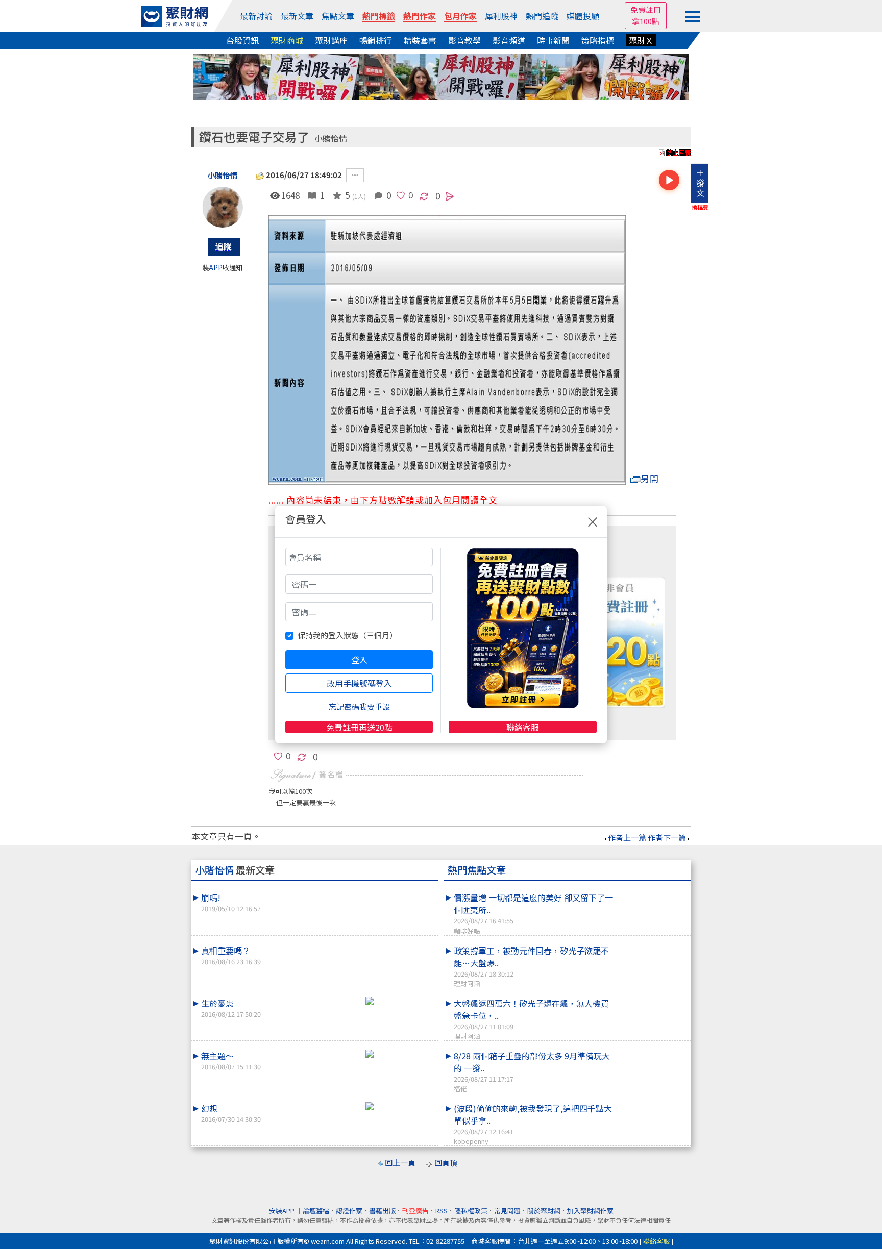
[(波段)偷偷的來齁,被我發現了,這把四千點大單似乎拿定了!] (651, 1102)
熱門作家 (419, 16)
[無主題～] (398, 1053)
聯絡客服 (522, 727)
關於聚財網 (543, 1210)
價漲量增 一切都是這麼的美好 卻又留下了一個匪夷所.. (533, 913)
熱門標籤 (378, 16)
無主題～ (231, 1060)
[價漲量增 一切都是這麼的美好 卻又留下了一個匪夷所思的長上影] (651, 891)
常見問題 (507, 1210)
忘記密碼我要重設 (359, 706)
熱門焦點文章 (477, 870)
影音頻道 (509, 40)
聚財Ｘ (641, 40)
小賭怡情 (330, 138)
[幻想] (398, 1106)
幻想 (231, 1113)
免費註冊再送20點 (359, 727)
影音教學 (464, 40)
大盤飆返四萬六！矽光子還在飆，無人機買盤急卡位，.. (531, 1019)
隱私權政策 (470, 1210)
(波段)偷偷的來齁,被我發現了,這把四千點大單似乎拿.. (533, 1124)
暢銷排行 (375, 40)
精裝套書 (420, 40)
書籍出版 (382, 1210)
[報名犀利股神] (441, 75)
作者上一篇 (627, 837)
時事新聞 (553, 40)
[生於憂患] (398, 1001)
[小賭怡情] (222, 207)
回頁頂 (445, 1162)
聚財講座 (331, 40)
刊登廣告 (415, 1210)
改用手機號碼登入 (359, 683)
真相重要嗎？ (231, 955)
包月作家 (460, 16)
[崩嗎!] (398, 891)
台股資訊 (242, 40)
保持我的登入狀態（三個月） (347, 635)
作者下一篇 (667, 837)
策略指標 (597, 40)
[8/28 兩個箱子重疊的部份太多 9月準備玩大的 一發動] (651, 1049)
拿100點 (645, 21)
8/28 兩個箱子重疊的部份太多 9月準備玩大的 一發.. (532, 1071)
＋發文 (700, 182)
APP (216, 267)
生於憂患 (231, 1008)
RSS (441, 1210)
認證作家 (349, 1210)
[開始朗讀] (669, 180)
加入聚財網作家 (590, 1210)
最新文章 (297, 16)
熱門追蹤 (542, 16)
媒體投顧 (583, 16)
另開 (650, 478)
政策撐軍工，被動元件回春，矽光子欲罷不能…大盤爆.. (531, 966)
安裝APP (282, 1210)
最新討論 (256, 16)
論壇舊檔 (316, 1210)
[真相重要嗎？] (398, 944)
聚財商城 (287, 40)
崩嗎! (231, 902)
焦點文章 (338, 16)
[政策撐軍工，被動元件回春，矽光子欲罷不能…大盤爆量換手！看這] (651, 944)
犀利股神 (501, 16)
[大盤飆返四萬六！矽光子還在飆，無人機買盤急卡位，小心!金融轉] (651, 997)
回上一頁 (400, 1162)
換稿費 (700, 207)
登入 (359, 660)
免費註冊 (645, 9)
